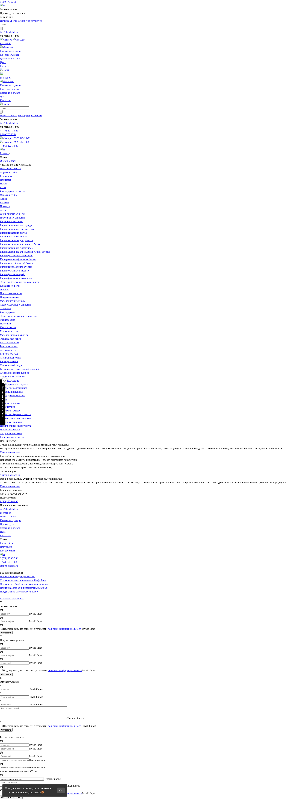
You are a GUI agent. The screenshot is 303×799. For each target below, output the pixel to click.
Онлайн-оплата (8, 161)
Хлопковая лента (9, 331)
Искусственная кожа (11, 293)
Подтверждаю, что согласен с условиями (42, 628)
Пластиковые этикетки (12, 217)
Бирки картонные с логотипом (16, 248)
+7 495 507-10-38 (9, 130)
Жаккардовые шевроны (12, 395)
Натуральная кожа (10, 297)
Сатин (3, 198)
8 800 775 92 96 (8, 1)
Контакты (5, 66)
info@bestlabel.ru (9, 509)
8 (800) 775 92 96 (9, 501)
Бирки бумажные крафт (12, 274)
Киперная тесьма (9, 354)
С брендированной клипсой (15, 372)
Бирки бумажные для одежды (16, 278)
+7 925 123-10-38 (21, 138)
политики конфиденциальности (65, 628)
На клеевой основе (10, 410)
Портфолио (6, 546)
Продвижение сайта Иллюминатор (19, 591)
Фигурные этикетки (11, 433)
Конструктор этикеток (30, 20)
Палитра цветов (8, 20)
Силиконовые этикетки (12, 214)
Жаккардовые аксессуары (14, 384)
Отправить (6, 633)
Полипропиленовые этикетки (16, 425)
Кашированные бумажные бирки (18, 259)
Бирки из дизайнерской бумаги (16, 263)
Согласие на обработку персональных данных (25, 584)
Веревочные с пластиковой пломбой (19, 369)
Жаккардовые (7, 312)
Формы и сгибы (8, 172)
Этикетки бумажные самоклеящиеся (19, 282)
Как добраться (7, 550)
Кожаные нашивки (10, 403)
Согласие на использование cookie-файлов (23, 580)
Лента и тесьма (8, 327)
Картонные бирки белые (13, 236)
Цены (3, 62)
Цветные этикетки (10, 429)
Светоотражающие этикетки (15, 304)
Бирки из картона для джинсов (16, 240)
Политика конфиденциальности (17, 576)
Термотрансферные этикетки (15, 414)
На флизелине (7, 406)
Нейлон (4, 183)
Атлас (3, 187)
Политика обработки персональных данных (24, 587)
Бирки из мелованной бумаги (16, 266)
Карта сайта (6, 543)
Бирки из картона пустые (13, 232)
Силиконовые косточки (12, 376)
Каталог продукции (10, 51)
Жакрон (4, 289)
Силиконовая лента (10, 357)
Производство (7, 524)
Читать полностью (10, 452)
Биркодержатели (9, 361)
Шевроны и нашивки (11, 391)
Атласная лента (8, 350)
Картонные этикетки (11, 221)
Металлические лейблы (12, 301)
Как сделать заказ (9, 54)
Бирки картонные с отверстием (17, 229)
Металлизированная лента (14, 335)
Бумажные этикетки (11, 422)
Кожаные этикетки (10, 285)
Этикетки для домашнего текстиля (18, 316)
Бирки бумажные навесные (14, 270)
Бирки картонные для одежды (16, 225)
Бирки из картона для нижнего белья (20, 244)
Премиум (5, 206)
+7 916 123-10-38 (9, 145)
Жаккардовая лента (10, 338)
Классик (4, 202)
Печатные (5, 323)
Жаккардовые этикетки (12, 191)
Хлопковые (6, 176)
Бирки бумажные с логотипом (16, 255)
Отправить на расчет (11, 797)
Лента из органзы (9, 342)
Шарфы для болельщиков (13, 388)
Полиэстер (6, 179)
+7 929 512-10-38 (21, 142)
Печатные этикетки (10, 168)
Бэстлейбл (5, 43)
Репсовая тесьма (9, 346)
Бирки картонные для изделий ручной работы (25, 251)
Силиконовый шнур (11, 365)
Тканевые (5, 308)
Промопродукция (9, 380)
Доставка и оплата (10, 58)
